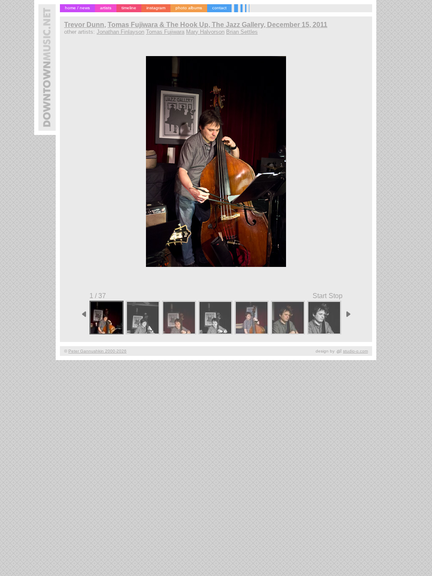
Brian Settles (242, 32)
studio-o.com (355, 351)
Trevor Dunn (84, 24)
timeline (129, 7)
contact (219, 7)
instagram (155, 7)
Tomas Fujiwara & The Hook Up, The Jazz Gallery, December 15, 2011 (217, 24)
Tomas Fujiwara (165, 32)
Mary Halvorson (205, 32)
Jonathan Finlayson (120, 32)
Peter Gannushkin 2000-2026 (97, 351)
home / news (77, 7)
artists (105, 7)
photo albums (189, 7)
